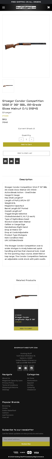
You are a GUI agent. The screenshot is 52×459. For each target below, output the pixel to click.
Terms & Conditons (10, 385)
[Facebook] (5, 161)
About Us (6, 378)
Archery (30, 385)
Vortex (5, 408)
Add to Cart (26, 328)
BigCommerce (38, 457)
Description (26, 179)
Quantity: (26, 135)
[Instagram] (31, 367)
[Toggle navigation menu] (5, 7)
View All (5, 417)
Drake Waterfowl (9, 410)
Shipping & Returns (10, 387)
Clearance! (31, 390)
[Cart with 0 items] (45, 6)
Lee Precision (7, 415)
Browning (6, 406)
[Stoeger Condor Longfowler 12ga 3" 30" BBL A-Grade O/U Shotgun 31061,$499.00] (26, 297)
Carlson (5, 413)
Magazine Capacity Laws (12, 380)
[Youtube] (19, 367)
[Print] (17, 161)
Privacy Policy (8, 383)
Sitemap (5, 390)
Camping (31, 387)
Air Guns (30, 378)
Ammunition (32, 380)
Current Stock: (26, 129)
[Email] (11, 161)
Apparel (30, 383)
